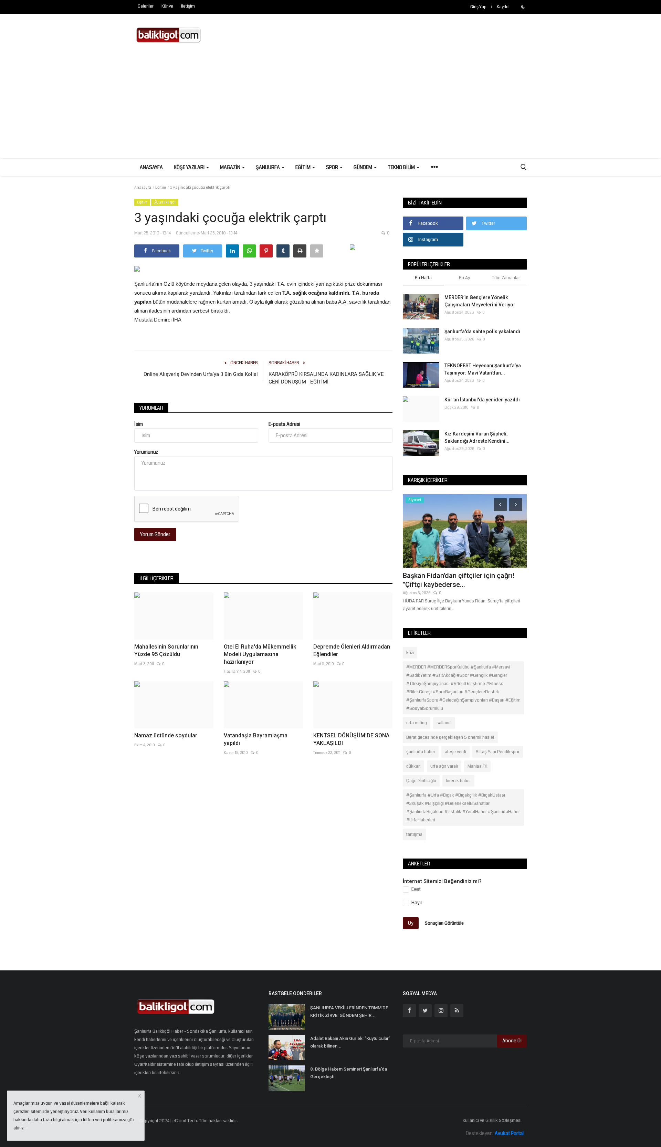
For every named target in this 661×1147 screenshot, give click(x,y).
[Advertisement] (330, 107)
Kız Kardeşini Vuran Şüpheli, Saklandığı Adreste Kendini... (477, 437)
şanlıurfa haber (420, 752)
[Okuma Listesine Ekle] (316, 250)
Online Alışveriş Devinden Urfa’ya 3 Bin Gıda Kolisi (201, 374)
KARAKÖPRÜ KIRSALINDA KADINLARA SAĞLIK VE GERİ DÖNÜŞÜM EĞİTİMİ (326, 378)
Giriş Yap (478, 7)
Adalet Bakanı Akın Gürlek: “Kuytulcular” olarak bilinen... (350, 1042)
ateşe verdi (455, 752)
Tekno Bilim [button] (402, 167)
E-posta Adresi (284, 424)
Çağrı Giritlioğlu (421, 781)
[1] (523, 6)
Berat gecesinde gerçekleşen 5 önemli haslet (450, 737)
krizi (410, 653)
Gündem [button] (363, 167)
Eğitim (160, 187)
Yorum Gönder (155, 534)
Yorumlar (151, 407)
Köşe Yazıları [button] (190, 167)
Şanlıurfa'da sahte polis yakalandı (482, 331)
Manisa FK (477, 766)
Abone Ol (512, 1040)
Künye (167, 6)
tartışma (414, 834)
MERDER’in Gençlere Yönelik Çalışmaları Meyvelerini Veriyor (479, 301)
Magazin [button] (230, 167)
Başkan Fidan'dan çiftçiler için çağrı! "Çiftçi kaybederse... (458, 580)
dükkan (413, 766)
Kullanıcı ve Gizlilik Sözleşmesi (492, 1120)
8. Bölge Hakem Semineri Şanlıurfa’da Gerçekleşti (348, 1072)
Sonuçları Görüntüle (444, 923)
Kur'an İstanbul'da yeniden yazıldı (482, 399)
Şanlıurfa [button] (268, 167)
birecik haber (458, 781)
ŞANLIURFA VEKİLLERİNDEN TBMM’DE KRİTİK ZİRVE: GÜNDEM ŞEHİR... (349, 1011)
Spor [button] (332, 167)
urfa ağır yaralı (444, 766)
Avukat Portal (509, 1133)
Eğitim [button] (303, 167)
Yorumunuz (146, 452)
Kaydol (503, 7)
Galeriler (146, 6)
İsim (138, 424)
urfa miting (416, 723)
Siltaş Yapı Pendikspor (498, 752)
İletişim (188, 6)
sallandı (444, 723)
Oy (410, 922)
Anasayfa (151, 167)
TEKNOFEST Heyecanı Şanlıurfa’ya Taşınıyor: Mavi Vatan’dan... (482, 369)
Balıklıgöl (167, 202)
